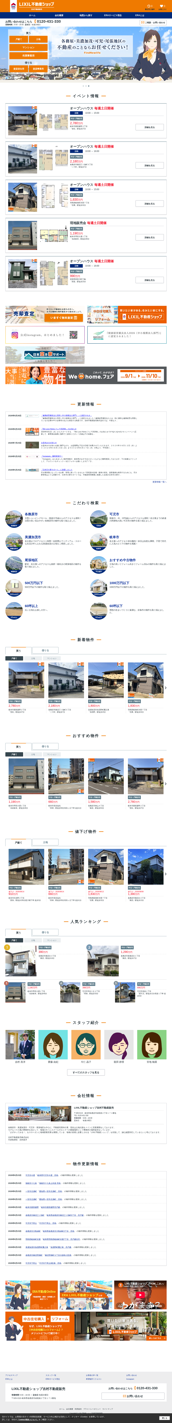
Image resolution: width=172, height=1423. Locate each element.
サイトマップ (107, 1409)
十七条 (34, 1183)
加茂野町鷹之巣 (41, 1247)
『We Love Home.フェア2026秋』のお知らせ (58, 429)
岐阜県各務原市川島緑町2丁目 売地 (58, 1231)
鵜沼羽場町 (37, 1255)
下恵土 (34, 1223)
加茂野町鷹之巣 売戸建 (61, 1247)
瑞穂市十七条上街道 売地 (49, 1183)
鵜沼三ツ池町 (38, 1215)
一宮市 (28, 1191)
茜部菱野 (35, 1207)
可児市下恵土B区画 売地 (50, 1263)
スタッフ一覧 (51, 1375)
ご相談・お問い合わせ (155, 22)
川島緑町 (37, 1231)
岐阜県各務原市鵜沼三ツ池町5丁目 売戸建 (65, 1215)
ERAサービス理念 (113, 15)
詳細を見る (150, 127)
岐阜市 (28, 1207)
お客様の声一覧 (92, 1375)
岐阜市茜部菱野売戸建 (50, 1207)
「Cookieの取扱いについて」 (28, 1420)
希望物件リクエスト (94, 1379)
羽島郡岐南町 (31, 1239)
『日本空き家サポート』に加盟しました (56, 470)
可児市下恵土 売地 (47, 1223)
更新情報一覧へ (160, 482)
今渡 (33, 1175)
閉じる (164, 1418)
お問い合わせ (131, 1375)
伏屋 (39, 1239)
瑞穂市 (28, 1183)
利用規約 (78, 1409)
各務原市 (29, 1215)
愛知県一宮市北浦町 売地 (50, 1191)
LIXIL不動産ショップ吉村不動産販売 (94, 1107)
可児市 (28, 1175)
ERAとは (139, 15)
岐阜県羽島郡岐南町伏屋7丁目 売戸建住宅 (61, 1239)
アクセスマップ (11, 1375)
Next (165, 688)
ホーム (32, 15)
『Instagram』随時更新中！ (52, 456)
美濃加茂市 (30, 1247)
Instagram (130, 1379)
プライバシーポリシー (92, 1409)
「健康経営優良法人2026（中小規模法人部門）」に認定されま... (66, 415)
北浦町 (34, 1191)
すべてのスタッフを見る (86, 1072)
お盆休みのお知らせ (49, 443)
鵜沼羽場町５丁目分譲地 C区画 (58, 1255)
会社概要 (59, 15)
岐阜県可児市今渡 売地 (47, 1175)
